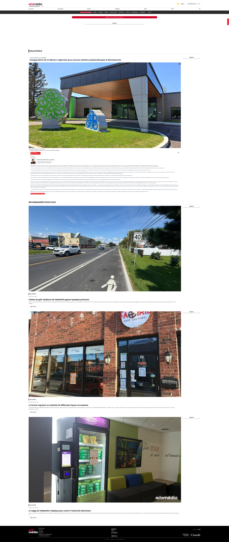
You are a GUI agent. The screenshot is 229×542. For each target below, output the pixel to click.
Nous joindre (42, 528)
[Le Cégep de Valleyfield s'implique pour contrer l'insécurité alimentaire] (105, 459)
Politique (101, 12)
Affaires (106, 12)
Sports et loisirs (113, 12)
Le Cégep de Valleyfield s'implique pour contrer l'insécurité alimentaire (60, 510)
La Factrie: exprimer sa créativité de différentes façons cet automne (58, 405)
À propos (41, 529)
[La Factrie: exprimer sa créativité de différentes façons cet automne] (105, 354)
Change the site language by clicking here (114, 17)
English (149, 12)
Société (95, 12)
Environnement (135, 12)
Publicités (41, 532)
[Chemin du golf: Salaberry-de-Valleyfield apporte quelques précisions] (105, 248)
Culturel (127, 12)
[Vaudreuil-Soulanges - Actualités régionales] (35, 4)
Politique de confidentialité (45, 534)
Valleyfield (142, 12)
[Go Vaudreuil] (33, 533)
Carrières (41, 531)
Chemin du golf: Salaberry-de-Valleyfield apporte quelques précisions (59, 299)
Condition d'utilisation (44, 536)
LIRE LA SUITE (33, 306)
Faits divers (121, 12)
